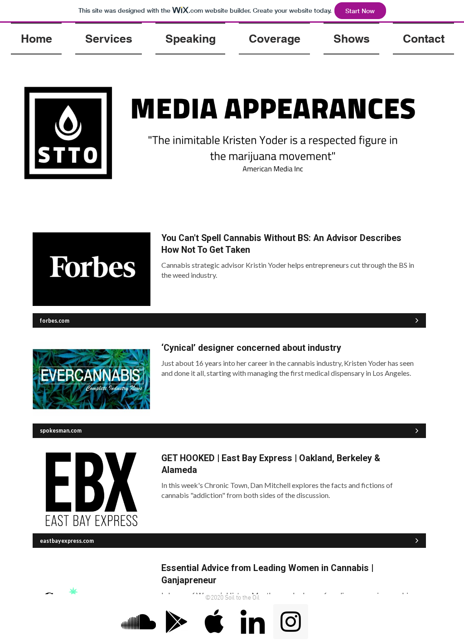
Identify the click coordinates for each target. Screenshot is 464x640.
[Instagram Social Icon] (290, 621)
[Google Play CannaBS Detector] (176, 621)
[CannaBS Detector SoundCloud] (138, 621)
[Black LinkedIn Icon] (252, 621)
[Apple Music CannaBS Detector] (214, 621)
